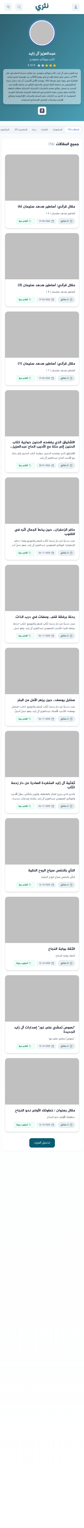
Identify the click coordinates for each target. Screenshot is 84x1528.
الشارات (44, 130)
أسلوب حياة (22, 963)
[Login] (76, 7)
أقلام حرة (23, 221)
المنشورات (57, 130)
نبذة (34, 130)
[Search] (19, 7)
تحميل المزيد (42, 1142)
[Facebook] (42, 111)
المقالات (73, 130)
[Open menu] (8, 7)
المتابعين (21, 130)
